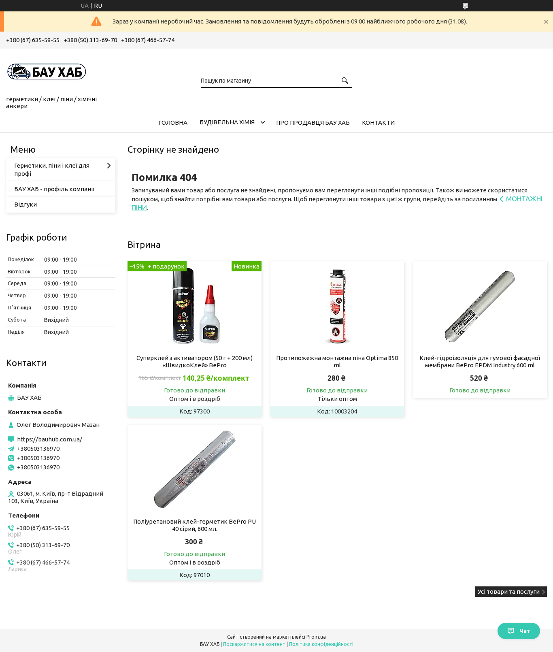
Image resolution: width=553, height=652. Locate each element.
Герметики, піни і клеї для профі (51, 169)
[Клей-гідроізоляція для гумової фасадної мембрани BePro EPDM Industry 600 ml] (480, 305)
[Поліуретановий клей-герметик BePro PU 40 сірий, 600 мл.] (195, 469)
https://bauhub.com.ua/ (49, 439)
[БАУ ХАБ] (46, 70)
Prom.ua (316, 636)
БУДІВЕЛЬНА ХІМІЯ (227, 122)
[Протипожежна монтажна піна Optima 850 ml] (337, 305)
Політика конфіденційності (321, 644)
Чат (524, 631)
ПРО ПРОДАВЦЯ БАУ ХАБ (313, 122)
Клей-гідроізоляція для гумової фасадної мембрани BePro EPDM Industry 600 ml (479, 361)
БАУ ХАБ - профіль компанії (54, 188)
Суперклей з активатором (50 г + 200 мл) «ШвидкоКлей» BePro (194, 361)
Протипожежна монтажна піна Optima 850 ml (337, 361)
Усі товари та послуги (509, 591)
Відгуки (25, 204)
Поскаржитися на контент (254, 644)
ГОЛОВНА (172, 122)
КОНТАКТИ (378, 122)
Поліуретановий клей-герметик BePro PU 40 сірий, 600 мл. (194, 525)
